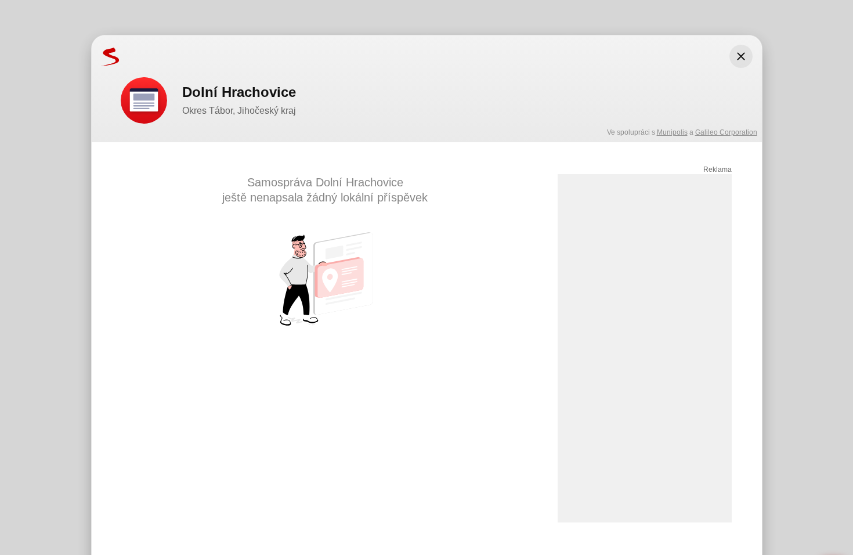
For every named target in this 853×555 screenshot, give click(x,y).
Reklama (717, 169)
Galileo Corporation (726, 132)
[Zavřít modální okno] (741, 56)
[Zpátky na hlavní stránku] (106, 56)
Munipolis (672, 132)
